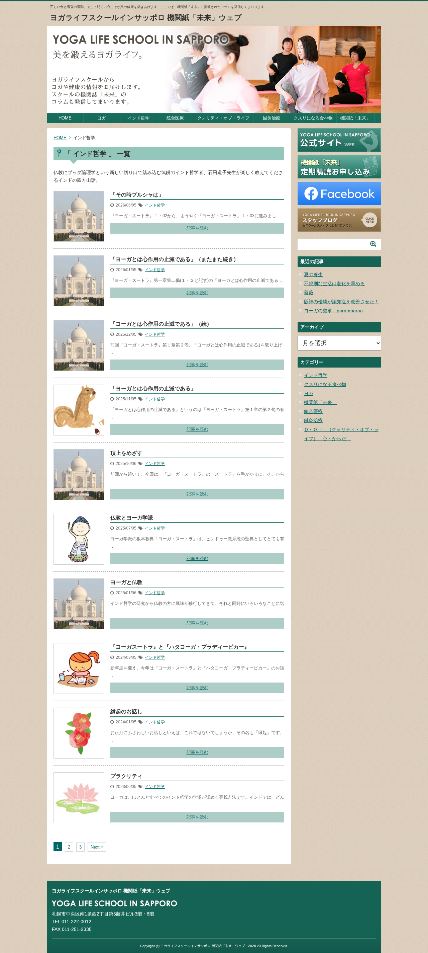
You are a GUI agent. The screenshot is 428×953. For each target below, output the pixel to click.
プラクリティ (126, 776)
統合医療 (175, 118)
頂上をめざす (126, 453)
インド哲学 (138, 118)
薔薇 (308, 292)
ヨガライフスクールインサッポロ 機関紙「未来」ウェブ (146, 17)
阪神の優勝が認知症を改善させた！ (341, 301)
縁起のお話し (126, 711)
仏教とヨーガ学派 (131, 518)
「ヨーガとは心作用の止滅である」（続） (161, 324)
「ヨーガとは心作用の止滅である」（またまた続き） (174, 259)
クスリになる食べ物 (313, 118)
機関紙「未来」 (355, 118)
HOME (65, 118)
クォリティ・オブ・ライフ (223, 118)
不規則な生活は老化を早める (334, 283)
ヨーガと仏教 (126, 582)
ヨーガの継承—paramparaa (333, 310)
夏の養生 (313, 274)
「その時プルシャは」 (137, 194)
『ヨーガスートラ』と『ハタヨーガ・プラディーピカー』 (179, 647)
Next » (97, 847)
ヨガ (101, 118)
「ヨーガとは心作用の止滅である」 (153, 388)
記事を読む (197, 228)
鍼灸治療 (271, 118)
